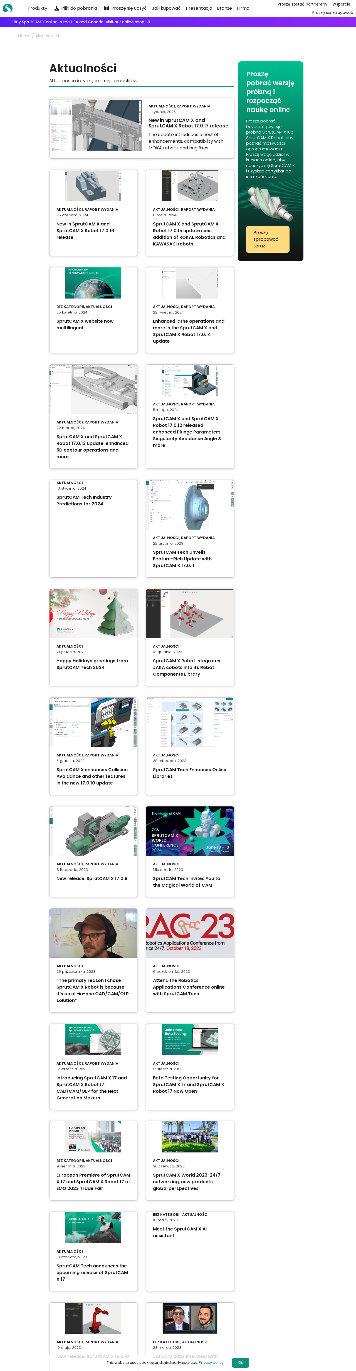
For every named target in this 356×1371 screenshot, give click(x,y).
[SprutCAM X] (9, 8)
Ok (240, 1362)
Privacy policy (211, 1362)
